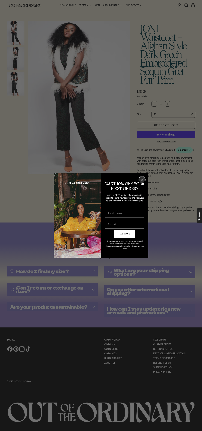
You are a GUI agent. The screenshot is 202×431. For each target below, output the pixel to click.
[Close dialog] (142, 180)
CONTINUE (125, 234)
